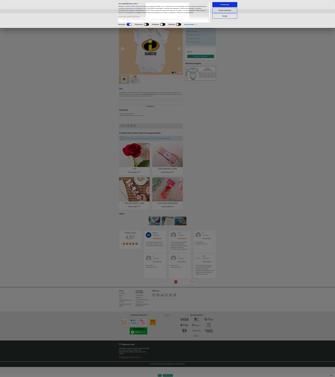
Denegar (224, 16)
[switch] (146, 24)
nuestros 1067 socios (132, 6)
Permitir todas (225, 4)
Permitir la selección (225, 10)
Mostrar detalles (189, 24)
